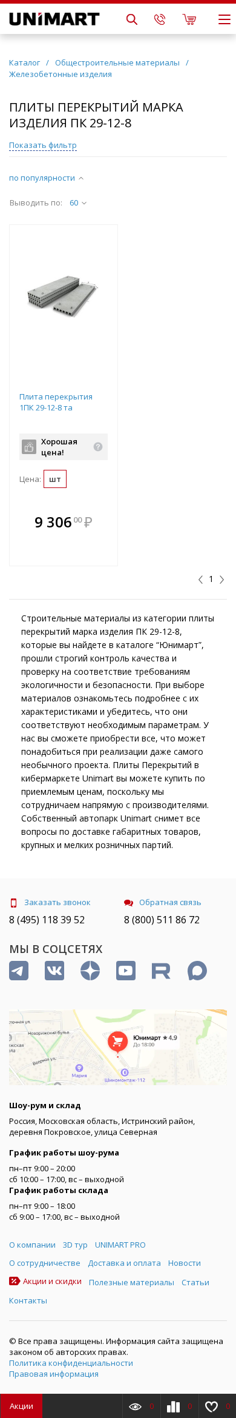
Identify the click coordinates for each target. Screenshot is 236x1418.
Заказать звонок (57, 902)
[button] (105, 523)
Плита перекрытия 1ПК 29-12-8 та (56, 402)
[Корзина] (189, 19)
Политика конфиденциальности (71, 1362)
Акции (21, 1405)
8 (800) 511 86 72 (162, 919)
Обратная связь (170, 902)
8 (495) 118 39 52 (47, 919)
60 (74, 202)
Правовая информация (54, 1373)
